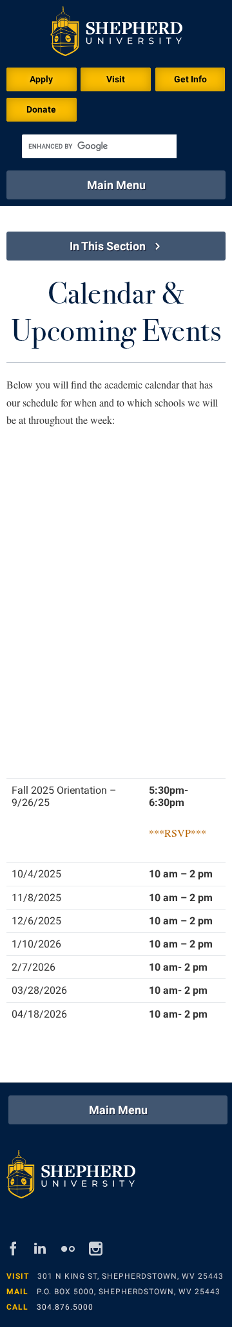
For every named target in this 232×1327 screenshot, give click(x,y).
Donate (41, 109)
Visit (115, 79)
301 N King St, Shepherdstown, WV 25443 (130, 1276)
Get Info (190, 79)
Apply (41, 79)
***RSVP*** (177, 832)
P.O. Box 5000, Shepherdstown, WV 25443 (128, 1291)
